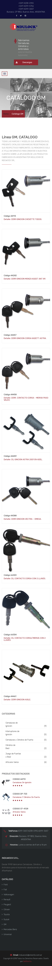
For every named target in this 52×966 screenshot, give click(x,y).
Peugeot (7, 904)
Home (6, 114)
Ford (5, 884)
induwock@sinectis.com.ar (30, 955)
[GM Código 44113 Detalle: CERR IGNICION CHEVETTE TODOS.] (26, 250)
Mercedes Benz (10, 929)
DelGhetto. (27, 961)
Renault (7, 899)
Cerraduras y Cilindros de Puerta (19, 740)
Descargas (27, 62)
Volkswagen (9, 894)
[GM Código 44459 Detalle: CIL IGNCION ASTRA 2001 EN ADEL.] (26, 490)
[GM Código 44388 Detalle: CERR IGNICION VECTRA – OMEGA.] (26, 550)
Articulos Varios (12, 762)
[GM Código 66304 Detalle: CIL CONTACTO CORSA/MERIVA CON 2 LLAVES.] (26, 671)
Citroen (7, 909)
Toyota (7, 914)
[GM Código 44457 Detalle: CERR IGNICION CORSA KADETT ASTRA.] (26, 369)
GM (5, 924)
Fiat (5, 889)
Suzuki (6, 919)
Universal (7, 934)
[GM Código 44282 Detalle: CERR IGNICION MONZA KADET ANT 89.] (26, 310)
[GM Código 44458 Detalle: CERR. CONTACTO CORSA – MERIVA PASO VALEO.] (26, 431)
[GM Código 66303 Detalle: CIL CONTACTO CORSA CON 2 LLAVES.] (26, 609)
